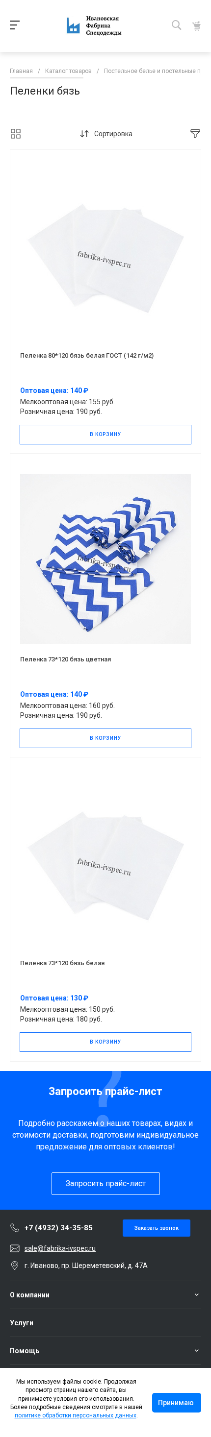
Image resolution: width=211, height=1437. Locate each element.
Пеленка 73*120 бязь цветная (65, 659)
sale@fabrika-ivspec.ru (60, 1248)
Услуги (21, 1323)
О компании (30, 1295)
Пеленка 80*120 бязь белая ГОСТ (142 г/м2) (87, 355)
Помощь (24, 1351)
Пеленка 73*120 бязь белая (62, 963)
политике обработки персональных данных (75, 1415)
